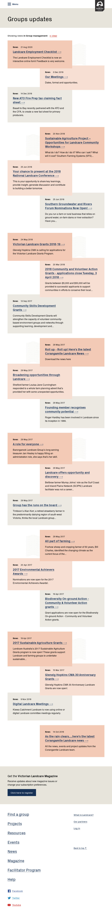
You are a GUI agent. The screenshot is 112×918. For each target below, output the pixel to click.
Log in (77, 828)
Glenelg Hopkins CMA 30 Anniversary (70, 676)
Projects (15, 823)
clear (54, 35)
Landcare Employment (35, 51)
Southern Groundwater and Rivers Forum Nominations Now (68, 206)
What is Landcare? (83, 814)
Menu (15, 4)
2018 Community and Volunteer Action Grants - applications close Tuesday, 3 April (71, 273)
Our (54, 77)
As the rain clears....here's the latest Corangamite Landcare (69, 738)
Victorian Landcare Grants (37, 244)
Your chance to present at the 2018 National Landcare (37, 173)
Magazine (16, 860)
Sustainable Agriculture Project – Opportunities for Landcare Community (72, 142)
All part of (58, 541)
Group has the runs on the (35, 505)
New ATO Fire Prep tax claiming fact (37, 100)
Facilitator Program (24, 869)
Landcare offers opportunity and (67, 474)
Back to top (79, 848)
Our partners (80, 821)
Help (11, 879)
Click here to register (22, 792)
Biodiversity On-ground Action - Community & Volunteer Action (67, 602)
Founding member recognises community (65, 409)
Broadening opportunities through (36, 377)
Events (13, 842)
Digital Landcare (31, 704)
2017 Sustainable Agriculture (38, 642)
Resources (17, 832)
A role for (26, 444)
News (12, 851)
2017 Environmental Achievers (33, 571)
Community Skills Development (34, 307)
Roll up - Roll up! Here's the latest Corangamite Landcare (68, 351)
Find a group (18, 814)
